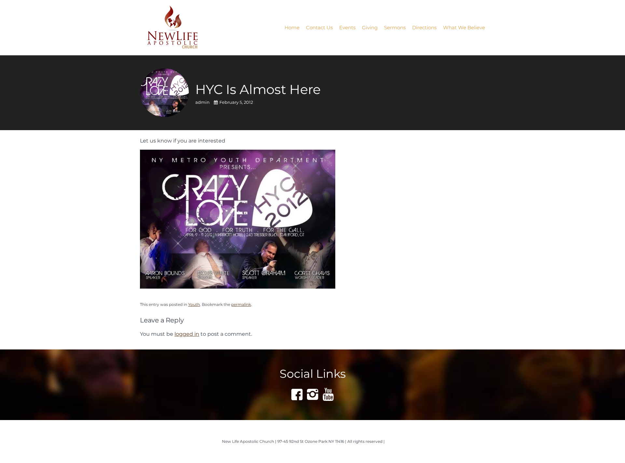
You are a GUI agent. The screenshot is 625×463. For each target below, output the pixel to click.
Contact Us (319, 27)
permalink (241, 304)
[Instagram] (312, 394)
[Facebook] (296, 394)
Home (292, 27)
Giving (370, 27)
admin (203, 102)
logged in (186, 334)
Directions (424, 27)
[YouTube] (328, 394)
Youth (194, 304)
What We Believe (464, 27)
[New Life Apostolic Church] (181, 27)
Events (347, 27)
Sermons (395, 27)
